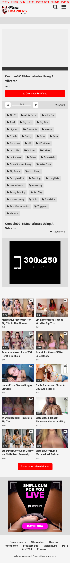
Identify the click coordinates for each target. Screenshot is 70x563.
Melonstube (50, 545)
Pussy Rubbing (17, 192)
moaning (37, 185)
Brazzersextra (18, 542)
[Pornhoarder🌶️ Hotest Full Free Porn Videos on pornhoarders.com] (14, 10)
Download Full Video (36, 93)
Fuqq (22, 1)
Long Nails (53, 178)
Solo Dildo (50, 199)
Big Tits (43, 122)
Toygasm (42, 206)
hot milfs (14, 150)
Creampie (31, 129)
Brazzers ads (30, 545)
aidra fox (49, 115)
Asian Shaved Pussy (20, 164)
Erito (42, 136)
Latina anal (15, 157)
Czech (13, 136)
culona (48, 129)
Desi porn (54, 542)
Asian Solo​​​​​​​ (45, 164)
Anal (12, 122)
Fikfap (14, 1)
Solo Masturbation (19, 206)
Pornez (65, 1)
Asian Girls (49, 157)
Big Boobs (14, 171)
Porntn (30, 1)
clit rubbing (34, 171)
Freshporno (11, 545)
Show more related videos (35, 466)
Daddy (28, 136)
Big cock (27, 122)
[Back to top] (63, 556)
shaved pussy (16, 199)
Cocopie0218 (16, 178)
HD (29, 143)
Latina (46, 150)
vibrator (13, 213)
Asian (32, 157)
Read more (58, 231)
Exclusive (14, 143)
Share (61, 104)
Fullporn (55, 1)
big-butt (13, 129)
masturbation (16, 185)
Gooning (36, 178)
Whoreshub (37, 542)
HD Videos (44, 143)
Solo (34, 199)
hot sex (31, 150)
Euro (55, 136)
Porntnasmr (42, 1)
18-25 (12, 115)
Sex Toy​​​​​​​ (37, 192)
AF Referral (30, 115)
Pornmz (5, 1)
